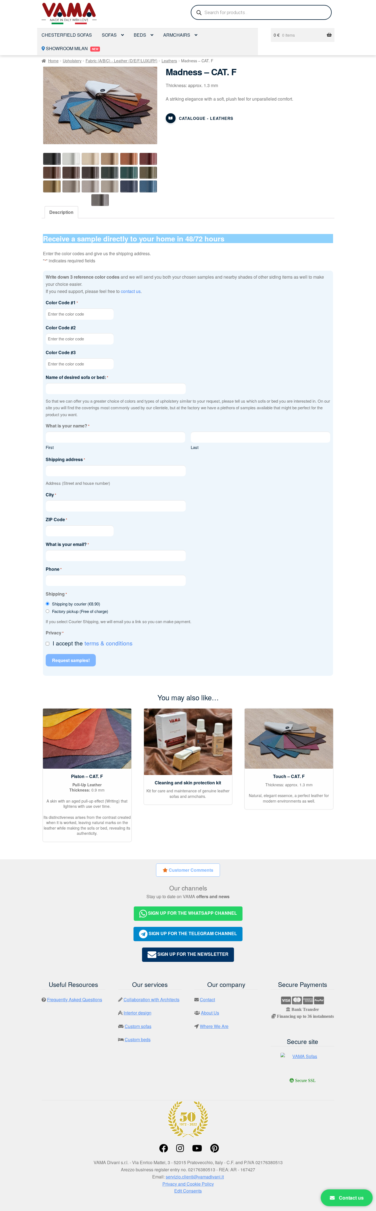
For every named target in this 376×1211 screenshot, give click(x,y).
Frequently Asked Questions (74, 999)
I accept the (92, 643)
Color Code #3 (61, 352)
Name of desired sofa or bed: (77, 377)
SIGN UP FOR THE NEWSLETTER (192, 954)
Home (53, 60)
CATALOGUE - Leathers (206, 118)
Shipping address (65, 459)
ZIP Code (56, 519)
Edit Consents (188, 1191)
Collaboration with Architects (151, 999)
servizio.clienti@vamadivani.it (195, 1177)
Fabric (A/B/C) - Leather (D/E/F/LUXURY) (121, 60)
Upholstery (72, 60)
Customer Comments (190, 870)
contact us (131, 291)
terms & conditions (108, 643)
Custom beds (138, 1039)
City (51, 494)
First (50, 447)
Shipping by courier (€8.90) (76, 604)
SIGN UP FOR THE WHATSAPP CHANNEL (192, 913)
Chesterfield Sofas (67, 35)
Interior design (137, 1013)
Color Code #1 (62, 302)
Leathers (169, 60)
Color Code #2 (61, 327)
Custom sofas (138, 1026)
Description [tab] (61, 212)
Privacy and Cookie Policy (188, 1184)
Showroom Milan (71, 48)
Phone (54, 569)
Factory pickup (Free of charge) (80, 611)
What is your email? (67, 544)
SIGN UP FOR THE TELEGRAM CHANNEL (192, 933)
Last (194, 447)
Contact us (350, 1197)
